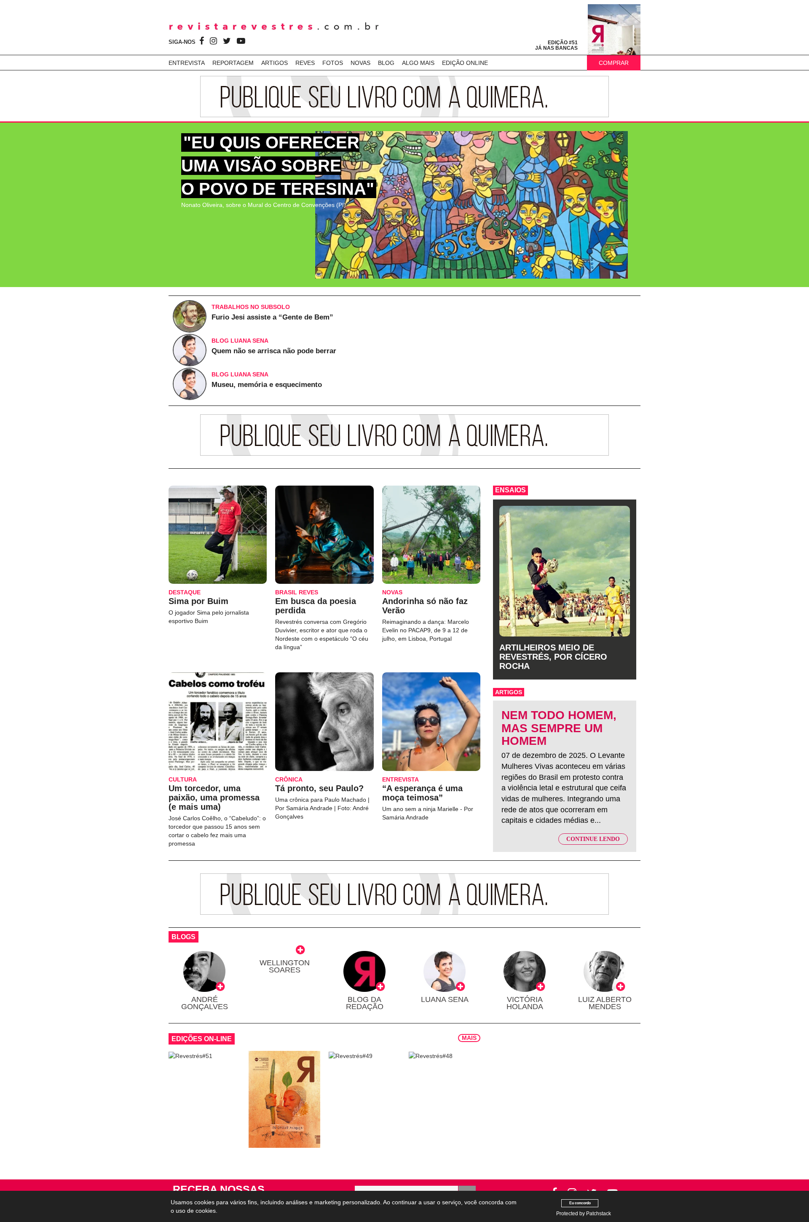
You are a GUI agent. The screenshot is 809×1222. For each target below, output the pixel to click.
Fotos (332, 62)
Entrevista (187, 62)
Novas (360, 62)
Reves (305, 62)
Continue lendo (593, 839)
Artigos (274, 62)
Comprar (614, 62)
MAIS (469, 1037)
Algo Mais (418, 62)
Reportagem (233, 62)
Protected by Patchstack (583, 1214)
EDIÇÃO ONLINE (465, 62)
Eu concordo (580, 1203)
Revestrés (274, 26)
